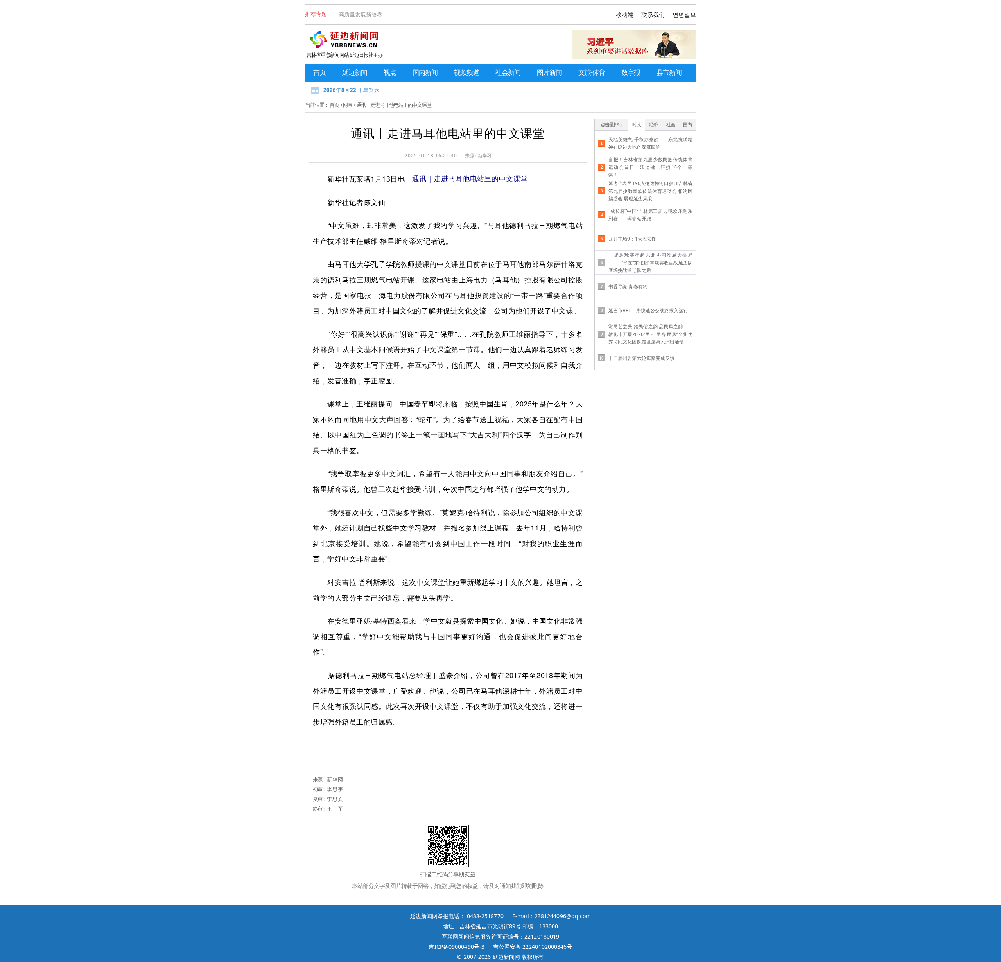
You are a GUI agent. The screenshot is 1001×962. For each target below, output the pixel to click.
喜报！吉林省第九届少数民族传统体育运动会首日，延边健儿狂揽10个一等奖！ (650, 167)
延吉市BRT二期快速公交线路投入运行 (648, 310)
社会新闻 (507, 72)
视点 (390, 72)
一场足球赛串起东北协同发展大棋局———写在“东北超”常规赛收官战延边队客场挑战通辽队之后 (650, 262)
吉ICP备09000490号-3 (456, 946)
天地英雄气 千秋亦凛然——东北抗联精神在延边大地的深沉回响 (650, 143)
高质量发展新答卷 (360, 14)
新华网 (484, 155)
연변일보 (684, 14)
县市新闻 (669, 72)
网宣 (347, 104)
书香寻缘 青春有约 (628, 286)
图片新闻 (549, 72)
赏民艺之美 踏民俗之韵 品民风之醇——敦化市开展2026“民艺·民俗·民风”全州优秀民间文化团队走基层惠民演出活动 (650, 334)
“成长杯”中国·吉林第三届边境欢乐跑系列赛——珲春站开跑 (650, 215)
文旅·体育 (591, 72)
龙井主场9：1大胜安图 (632, 239)
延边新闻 (354, 72)
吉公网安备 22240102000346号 (532, 946)
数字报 (630, 72)
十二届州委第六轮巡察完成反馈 (641, 358)
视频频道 (466, 72)
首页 (319, 72)
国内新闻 (425, 72)
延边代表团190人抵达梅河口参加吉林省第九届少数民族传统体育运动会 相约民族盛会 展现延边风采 (650, 190)
